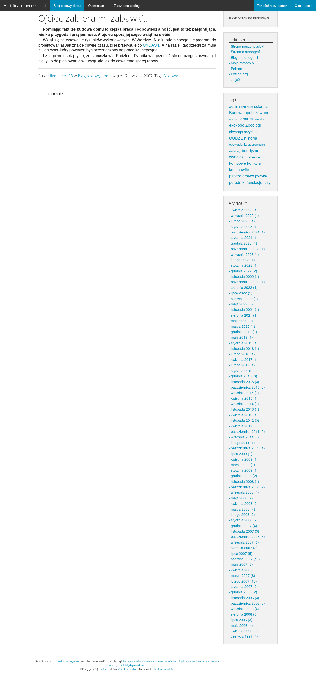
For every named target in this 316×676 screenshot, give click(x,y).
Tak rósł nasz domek (272, 5)
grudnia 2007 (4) (244, 525)
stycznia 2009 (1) (244, 470)
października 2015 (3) (248, 387)
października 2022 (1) (248, 281)
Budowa (170, 76)
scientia (261, 106)
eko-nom (247, 106)
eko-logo (236, 125)
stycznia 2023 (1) (244, 265)
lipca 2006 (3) (241, 619)
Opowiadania (97, 5)
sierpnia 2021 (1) (244, 315)
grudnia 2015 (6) (244, 375)
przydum (250, 131)
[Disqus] (127, 161)
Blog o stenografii (244, 57)
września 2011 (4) (245, 436)
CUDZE (236, 138)
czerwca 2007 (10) (245, 558)
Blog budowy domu (67, 5)
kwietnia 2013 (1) (244, 414)
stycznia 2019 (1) (244, 342)
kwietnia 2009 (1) (244, 459)
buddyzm (250, 150)
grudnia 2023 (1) (244, 243)
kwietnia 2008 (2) (244, 503)
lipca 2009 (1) (241, 453)
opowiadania (238, 144)
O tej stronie (303, 5)
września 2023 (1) (245, 254)
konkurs (254, 163)
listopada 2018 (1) (245, 348)
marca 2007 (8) (243, 575)
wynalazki (238, 157)
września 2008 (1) (245, 492)
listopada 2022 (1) (245, 276)
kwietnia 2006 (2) (244, 630)
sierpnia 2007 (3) (244, 547)
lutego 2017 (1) (243, 364)
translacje (253, 182)
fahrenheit (255, 157)
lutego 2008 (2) (243, 514)
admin (234, 106)
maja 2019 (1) (242, 337)
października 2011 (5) (248, 431)
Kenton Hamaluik (163, 669)
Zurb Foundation (127, 669)
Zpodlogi (253, 125)
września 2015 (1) (245, 392)
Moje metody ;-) (243, 62)
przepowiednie (256, 144)
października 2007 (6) (248, 536)
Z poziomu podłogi (127, 5)
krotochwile (239, 169)
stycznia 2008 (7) (244, 519)
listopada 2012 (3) (245, 420)
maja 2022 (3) (242, 304)
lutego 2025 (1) (243, 220)
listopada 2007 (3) (245, 531)
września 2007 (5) (245, 542)
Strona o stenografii (246, 51)
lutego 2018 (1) (243, 353)
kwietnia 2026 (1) (244, 209)
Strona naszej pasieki (247, 46)
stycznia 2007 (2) (244, 586)
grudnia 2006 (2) (244, 591)
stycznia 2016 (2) (244, 370)
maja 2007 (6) (242, 564)
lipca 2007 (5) (241, 553)
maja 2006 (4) (242, 625)
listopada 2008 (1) (245, 481)
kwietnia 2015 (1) (244, 398)
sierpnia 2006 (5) (244, 614)
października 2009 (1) (248, 447)
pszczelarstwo (241, 176)
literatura (245, 119)
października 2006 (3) (248, 603)
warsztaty (235, 151)
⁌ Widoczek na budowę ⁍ (249, 18)
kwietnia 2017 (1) (244, 359)
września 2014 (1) (245, 403)
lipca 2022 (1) (241, 292)
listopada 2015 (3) (245, 381)
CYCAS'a (151, 45)
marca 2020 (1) (243, 326)
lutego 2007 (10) (244, 581)
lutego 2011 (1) (243, 442)
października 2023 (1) (248, 248)
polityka (261, 175)
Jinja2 (235, 79)
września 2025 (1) (245, 215)
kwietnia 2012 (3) (244, 425)
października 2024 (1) (248, 232)
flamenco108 (61, 76)
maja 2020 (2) (242, 320)
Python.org (239, 73)
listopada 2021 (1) (245, 309)
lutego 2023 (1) (243, 259)
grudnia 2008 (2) (244, 475)
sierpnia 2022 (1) (244, 287)
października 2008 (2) (248, 486)
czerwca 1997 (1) (244, 636)
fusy (267, 182)
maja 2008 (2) (242, 497)
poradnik (236, 182)
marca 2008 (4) (243, 509)
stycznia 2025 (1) (244, 226)
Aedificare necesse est (25, 5)
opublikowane (257, 112)
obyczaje (236, 131)
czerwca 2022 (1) (244, 298)
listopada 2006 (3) (245, 597)
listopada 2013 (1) (245, 409)
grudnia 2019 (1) (244, 331)
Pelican (236, 68)
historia (250, 138)
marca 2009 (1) (243, 464)
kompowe (237, 163)
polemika (259, 119)
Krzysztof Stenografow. (67, 661)
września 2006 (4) (245, 608)
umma (233, 119)
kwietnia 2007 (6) (244, 569)
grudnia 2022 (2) (244, 270)
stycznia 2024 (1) (244, 237)
